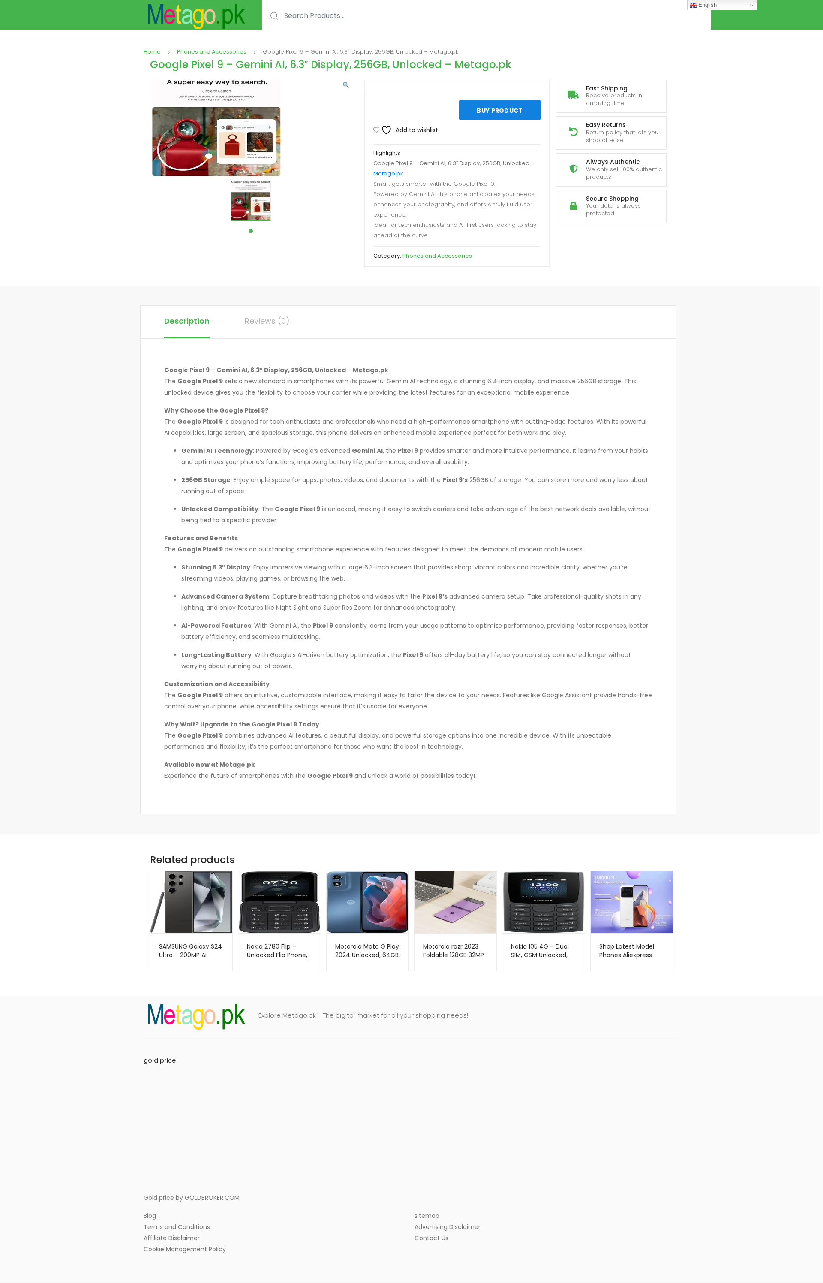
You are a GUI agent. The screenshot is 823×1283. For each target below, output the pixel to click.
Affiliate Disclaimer (172, 1238)
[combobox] (486, 15)
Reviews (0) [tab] (267, 321)
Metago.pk (388, 173)
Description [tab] (187, 321)
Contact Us (431, 1238)
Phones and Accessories (211, 52)
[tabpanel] (251, 201)
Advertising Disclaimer (448, 1227)
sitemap (427, 1215)
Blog (150, 1215)
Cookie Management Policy (185, 1249)
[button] (345, 85)
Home (152, 52)
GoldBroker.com (212, 1197)
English (707, 5)
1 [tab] (251, 231)
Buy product (500, 110)
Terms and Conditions (177, 1227)
